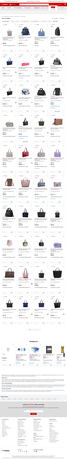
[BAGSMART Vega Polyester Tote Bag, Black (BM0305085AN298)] (41, 243)
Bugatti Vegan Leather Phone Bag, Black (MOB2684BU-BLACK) (57, 98)
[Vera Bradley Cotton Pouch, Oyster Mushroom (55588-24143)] (57, 182)
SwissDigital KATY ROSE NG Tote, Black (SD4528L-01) (57, 280)
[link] (11, 1)
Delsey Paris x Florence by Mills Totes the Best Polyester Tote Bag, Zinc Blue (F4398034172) (41, 38)
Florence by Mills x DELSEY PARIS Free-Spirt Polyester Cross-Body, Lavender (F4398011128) (57, 249)
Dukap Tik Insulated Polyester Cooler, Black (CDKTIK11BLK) (41, 98)
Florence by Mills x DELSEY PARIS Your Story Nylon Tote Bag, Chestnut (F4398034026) (9, 38)
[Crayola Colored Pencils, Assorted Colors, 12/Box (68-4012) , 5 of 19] (62, 350)
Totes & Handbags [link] (16, 16)
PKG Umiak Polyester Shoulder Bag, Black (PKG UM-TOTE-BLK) (9, 310)
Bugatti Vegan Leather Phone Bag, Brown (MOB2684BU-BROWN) (9, 189)
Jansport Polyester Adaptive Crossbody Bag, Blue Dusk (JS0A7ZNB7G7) (25, 98)
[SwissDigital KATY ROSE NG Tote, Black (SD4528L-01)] (57, 273)
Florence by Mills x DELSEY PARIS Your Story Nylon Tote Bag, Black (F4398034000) (57, 219)
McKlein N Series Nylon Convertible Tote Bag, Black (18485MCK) (41, 68)
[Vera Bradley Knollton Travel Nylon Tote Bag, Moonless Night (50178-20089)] (41, 212)
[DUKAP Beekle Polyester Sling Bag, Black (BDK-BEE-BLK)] (57, 31)
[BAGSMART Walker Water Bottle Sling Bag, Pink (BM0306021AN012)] (9, 243)
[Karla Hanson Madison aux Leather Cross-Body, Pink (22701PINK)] (57, 122)
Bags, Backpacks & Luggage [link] (8, 16)
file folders (9, 380)
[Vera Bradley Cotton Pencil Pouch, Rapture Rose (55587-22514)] (25, 61)
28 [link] (22, 223)
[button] (48, 4)
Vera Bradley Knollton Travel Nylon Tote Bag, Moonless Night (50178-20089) (41, 219)
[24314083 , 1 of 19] (8, 350)
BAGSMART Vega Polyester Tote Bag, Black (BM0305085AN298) (41, 249)
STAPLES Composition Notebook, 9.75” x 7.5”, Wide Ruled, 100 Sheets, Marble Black (48, 355)
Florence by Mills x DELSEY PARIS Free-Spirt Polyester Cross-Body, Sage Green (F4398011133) (9, 129)
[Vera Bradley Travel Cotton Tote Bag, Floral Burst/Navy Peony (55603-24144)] (41, 182)
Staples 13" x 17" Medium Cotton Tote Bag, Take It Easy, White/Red (25, 280)
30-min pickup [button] (21, 77)
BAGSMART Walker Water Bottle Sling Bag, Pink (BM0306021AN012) (9, 249)
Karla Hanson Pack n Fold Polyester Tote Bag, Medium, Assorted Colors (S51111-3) (25, 128)
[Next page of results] (40, 330)
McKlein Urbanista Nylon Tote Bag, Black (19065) (9, 98)
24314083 (3, 354)
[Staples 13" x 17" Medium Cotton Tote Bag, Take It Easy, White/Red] (25, 273)
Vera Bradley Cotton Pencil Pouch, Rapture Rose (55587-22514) (25, 68)
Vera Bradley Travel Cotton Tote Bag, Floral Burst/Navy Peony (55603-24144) (41, 189)
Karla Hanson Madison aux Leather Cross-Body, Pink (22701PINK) (57, 128)
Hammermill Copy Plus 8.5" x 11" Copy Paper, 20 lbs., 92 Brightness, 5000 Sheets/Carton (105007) (21, 355)
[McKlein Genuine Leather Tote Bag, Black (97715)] (57, 303)
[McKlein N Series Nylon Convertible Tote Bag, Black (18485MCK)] (41, 61)
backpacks (39, 375)
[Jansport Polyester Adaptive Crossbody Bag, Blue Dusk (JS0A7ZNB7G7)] (25, 92)
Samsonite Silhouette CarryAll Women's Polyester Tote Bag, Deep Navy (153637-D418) (25, 219)
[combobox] (34, 4)
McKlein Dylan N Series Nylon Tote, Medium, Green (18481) (40, 128)
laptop (42, 380)
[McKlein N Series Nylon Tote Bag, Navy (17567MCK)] (41, 303)
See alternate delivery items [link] (55, 106)
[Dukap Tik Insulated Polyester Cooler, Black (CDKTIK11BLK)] (41, 92)
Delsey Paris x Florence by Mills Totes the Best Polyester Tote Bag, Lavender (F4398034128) (57, 159)
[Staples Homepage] (4, 4)
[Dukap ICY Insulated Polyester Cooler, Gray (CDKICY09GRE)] (57, 61)
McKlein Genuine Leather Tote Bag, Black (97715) (57, 310)
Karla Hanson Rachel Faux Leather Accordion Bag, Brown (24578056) (8, 280)
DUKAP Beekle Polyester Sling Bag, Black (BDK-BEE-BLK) (57, 38)
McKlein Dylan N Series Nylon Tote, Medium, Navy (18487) (24, 310)
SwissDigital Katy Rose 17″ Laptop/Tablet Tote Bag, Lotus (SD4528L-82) (25, 189)
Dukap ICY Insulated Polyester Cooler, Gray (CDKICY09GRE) (57, 68)
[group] (8, 355)
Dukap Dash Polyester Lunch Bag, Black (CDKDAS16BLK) (9, 219)
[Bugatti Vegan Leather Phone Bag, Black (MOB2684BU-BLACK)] (57, 92)
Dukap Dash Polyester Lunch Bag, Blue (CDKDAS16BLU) (25, 38)
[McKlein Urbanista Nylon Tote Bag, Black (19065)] (9, 92)
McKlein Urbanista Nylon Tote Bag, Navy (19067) (9, 68)
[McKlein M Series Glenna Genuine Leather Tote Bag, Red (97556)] (25, 152)
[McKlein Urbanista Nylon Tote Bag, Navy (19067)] (9, 61)
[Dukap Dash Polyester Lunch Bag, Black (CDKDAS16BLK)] (9, 212)
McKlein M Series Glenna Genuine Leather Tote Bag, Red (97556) (25, 159)
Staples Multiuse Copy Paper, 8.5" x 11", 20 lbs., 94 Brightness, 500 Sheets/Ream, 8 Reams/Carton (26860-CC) (35, 355)
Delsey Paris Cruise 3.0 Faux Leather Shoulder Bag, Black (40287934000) (41, 280)
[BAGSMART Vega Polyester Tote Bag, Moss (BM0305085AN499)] (25, 243)
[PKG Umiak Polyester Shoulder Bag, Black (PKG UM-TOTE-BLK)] (9, 303)
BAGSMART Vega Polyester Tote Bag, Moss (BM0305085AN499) (25, 249)
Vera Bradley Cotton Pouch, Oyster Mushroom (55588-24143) (56, 189)
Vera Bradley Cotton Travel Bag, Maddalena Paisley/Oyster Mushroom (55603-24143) (41, 159)
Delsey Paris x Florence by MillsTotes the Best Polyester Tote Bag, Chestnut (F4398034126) (9, 159)
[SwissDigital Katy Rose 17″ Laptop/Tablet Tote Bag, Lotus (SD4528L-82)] (25, 182)
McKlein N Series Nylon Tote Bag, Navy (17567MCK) (41, 310)
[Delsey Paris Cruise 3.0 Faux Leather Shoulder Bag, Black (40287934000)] (41, 273)
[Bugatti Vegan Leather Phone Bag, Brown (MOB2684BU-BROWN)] (9, 182)
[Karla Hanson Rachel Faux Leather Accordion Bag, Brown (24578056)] (9, 273)
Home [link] (2, 16)
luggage (34, 387)
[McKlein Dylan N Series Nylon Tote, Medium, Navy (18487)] (25, 303)
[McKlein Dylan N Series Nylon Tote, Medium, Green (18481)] (41, 122)
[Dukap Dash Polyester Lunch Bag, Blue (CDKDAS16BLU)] (25, 31)
